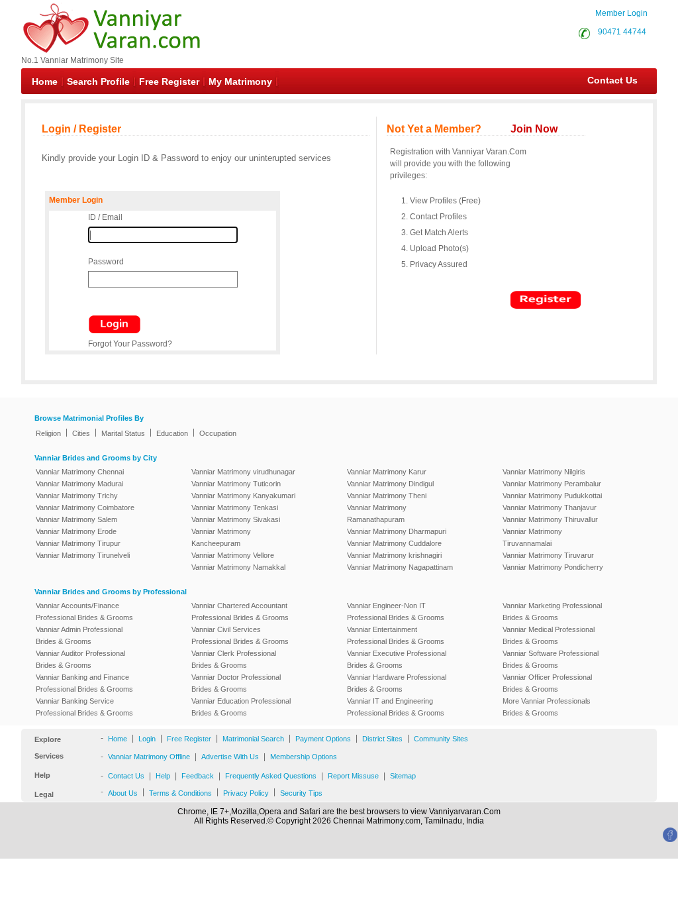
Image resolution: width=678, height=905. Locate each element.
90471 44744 (622, 31)
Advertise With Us (230, 757)
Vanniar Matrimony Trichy (77, 496)
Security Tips (301, 793)
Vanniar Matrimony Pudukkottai (552, 496)
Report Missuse (353, 776)
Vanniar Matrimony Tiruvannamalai (532, 537)
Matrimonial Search (253, 739)
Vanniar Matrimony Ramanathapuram (377, 513)
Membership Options (303, 757)
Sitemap (403, 776)
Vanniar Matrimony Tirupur (78, 543)
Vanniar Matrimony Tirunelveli (83, 555)
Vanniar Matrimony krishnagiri (394, 555)
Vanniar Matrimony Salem (76, 519)
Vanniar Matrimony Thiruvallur (550, 519)
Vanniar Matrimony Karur (386, 472)
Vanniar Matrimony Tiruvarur (548, 555)
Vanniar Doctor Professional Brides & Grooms (236, 683)
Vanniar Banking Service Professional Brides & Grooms (84, 707)
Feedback (197, 776)
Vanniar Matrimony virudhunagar (243, 472)
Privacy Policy (246, 793)
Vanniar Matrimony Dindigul (390, 484)
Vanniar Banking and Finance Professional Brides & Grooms (84, 683)
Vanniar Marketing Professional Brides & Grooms (552, 611)
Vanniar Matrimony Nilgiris (544, 472)
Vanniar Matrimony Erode (76, 531)
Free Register (169, 81)
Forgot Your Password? (130, 343)
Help (163, 776)
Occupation (217, 433)
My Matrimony (240, 81)
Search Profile (98, 81)
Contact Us (606, 80)
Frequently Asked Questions (270, 776)
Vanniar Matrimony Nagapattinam (400, 567)
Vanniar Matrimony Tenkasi (234, 507)
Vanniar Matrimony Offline (149, 757)
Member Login (621, 13)
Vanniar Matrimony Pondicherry (553, 567)
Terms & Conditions (180, 793)
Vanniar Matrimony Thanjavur (550, 507)
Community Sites (441, 739)
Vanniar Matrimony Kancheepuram (221, 537)
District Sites (382, 739)
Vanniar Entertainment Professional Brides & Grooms (395, 635)
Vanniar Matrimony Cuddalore (394, 543)
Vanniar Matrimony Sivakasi (235, 519)
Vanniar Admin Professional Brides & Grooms (79, 635)
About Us (123, 793)
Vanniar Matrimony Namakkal (238, 567)
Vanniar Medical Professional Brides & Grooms (549, 635)
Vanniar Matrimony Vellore (232, 555)
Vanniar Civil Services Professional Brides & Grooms (240, 635)
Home (45, 81)
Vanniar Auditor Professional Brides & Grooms (80, 659)
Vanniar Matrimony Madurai (79, 484)
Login (147, 739)
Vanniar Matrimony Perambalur (552, 484)
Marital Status (123, 433)
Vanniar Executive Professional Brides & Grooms (396, 659)
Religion (48, 433)
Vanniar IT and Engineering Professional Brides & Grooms (395, 707)
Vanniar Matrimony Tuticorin (236, 484)
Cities (81, 433)
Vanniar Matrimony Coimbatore (85, 507)
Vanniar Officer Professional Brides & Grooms (547, 683)
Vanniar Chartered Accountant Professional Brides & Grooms (240, 611)
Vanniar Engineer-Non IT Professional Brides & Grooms (395, 611)
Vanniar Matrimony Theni (386, 496)
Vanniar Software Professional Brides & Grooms (551, 659)
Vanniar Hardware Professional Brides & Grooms (396, 683)
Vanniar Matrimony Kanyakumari (243, 496)
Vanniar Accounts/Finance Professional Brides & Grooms (84, 611)
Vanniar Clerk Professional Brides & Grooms (233, 659)
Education (172, 433)
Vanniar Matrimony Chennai (80, 472)
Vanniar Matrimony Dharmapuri (396, 531)
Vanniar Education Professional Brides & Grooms (241, 707)
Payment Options (323, 739)
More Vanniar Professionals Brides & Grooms (547, 707)
